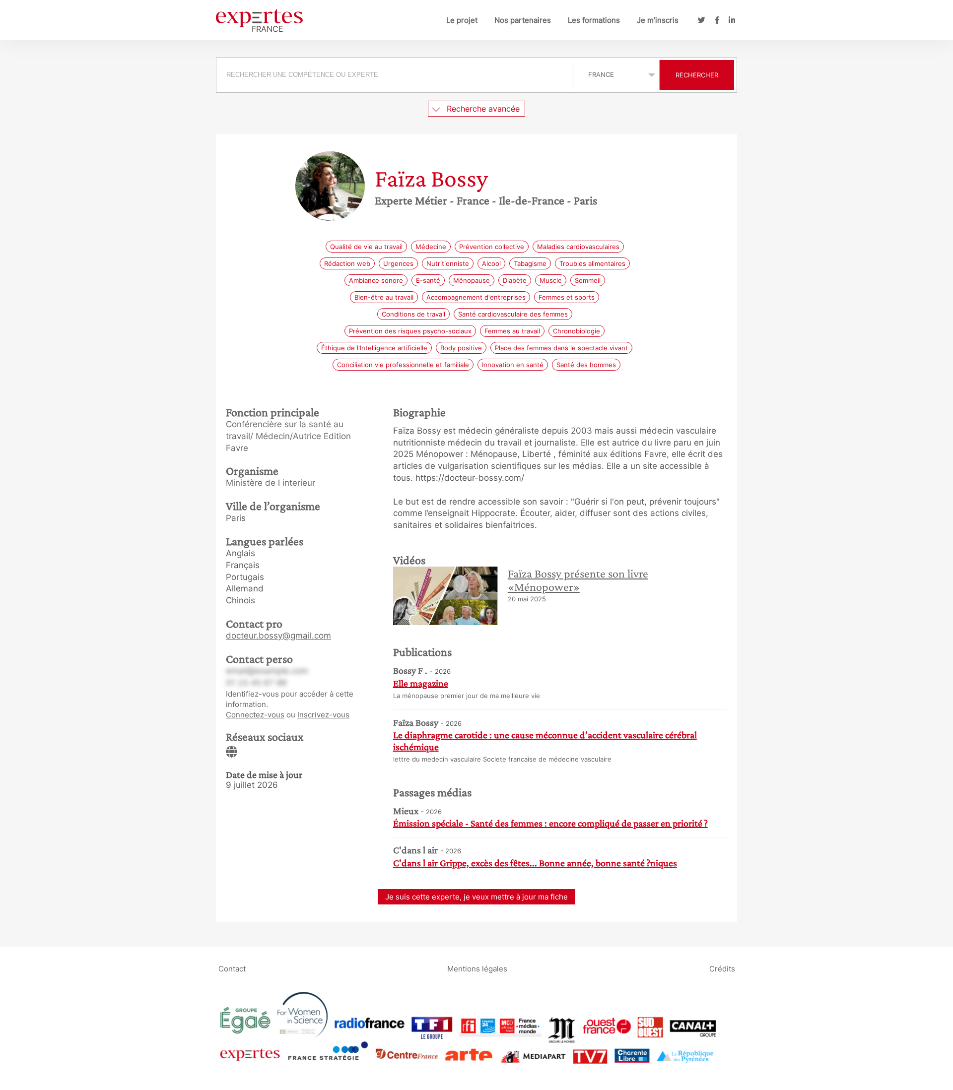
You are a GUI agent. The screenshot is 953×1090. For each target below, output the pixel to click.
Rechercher (697, 75)
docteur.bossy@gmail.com (278, 636)
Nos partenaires (522, 20)
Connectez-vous (255, 714)
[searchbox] (394, 75)
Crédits (722, 968)
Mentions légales (477, 968)
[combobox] (396, 75)
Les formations (594, 20)
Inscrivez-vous (323, 714)
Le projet (461, 20)
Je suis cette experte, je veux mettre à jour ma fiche (476, 896)
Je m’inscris (658, 20)
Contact (232, 968)
